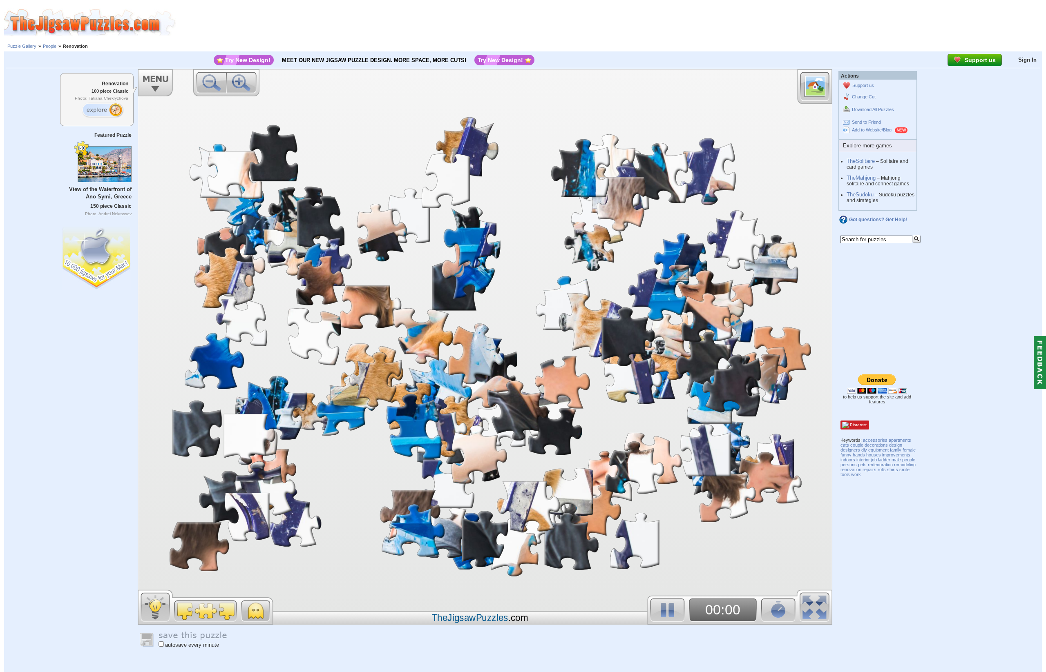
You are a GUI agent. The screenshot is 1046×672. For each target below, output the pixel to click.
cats (844, 445)
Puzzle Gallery (21, 46)
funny (846, 454)
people (908, 459)
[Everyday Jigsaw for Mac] (97, 256)
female (909, 449)
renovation (850, 469)
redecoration (880, 464)
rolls (882, 469)
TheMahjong (861, 178)
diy (864, 449)
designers (850, 449)
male (896, 459)
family (895, 449)
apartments (900, 440)
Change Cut (864, 96)
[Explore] (102, 110)
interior (863, 459)
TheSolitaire (861, 161)
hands (859, 454)
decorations (876, 445)
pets (862, 464)
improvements (896, 454)
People (49, 46)
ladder (884, 459)
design (895, 445)
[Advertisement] (611, 22)
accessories (875, 440)
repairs (869, 469)
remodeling (905, 464)
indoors (847, 459)
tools (845, 474)
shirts (892, 469)
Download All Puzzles (873, 109)
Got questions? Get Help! (878, 220)
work (856, 474)
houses (873, 454)
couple (856, 445)
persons (848, 464)
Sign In (1027, 60)
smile (904, 469)
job (874, 459)
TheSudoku (860, 194)
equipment (878, 449)
